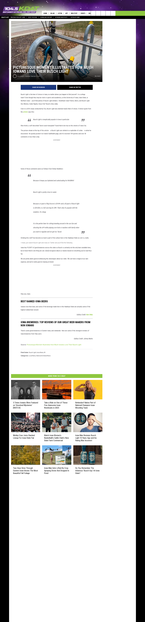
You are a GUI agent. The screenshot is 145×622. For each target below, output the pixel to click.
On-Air (52, 13)
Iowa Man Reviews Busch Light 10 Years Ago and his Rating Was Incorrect (86, 438)
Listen (60, 13)
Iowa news (40, 352)
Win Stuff (74, 13)
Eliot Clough (20, 76)
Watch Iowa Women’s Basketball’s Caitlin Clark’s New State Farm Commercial (56, 438)
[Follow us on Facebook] (103, 13)
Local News (32, 356)
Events (83, 13)
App (66, 13)
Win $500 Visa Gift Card (18, 17)
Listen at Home (75, 17)
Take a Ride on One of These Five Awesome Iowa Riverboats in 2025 (55, 405)
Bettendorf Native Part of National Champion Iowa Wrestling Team (85, 405)
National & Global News (43, 356)
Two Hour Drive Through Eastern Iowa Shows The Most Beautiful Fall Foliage (25, 470)
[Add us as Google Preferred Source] (98, 13)
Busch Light (32, 352)
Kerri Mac (89, 315)
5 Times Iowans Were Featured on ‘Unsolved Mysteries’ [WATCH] (25, 405)
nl (44, 352)
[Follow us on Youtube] (113, 13)
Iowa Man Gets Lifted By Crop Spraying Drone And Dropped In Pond (56, 470)
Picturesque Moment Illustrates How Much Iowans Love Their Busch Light (54, 345)
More (90, 13)
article (25, 112)
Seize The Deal (32, 17)
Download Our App (46, 17)
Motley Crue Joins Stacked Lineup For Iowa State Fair (24, 436)
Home (45, 13)
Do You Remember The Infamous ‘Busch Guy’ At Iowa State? (87, 470)
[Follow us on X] (108, 13)
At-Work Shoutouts (61, 17)
